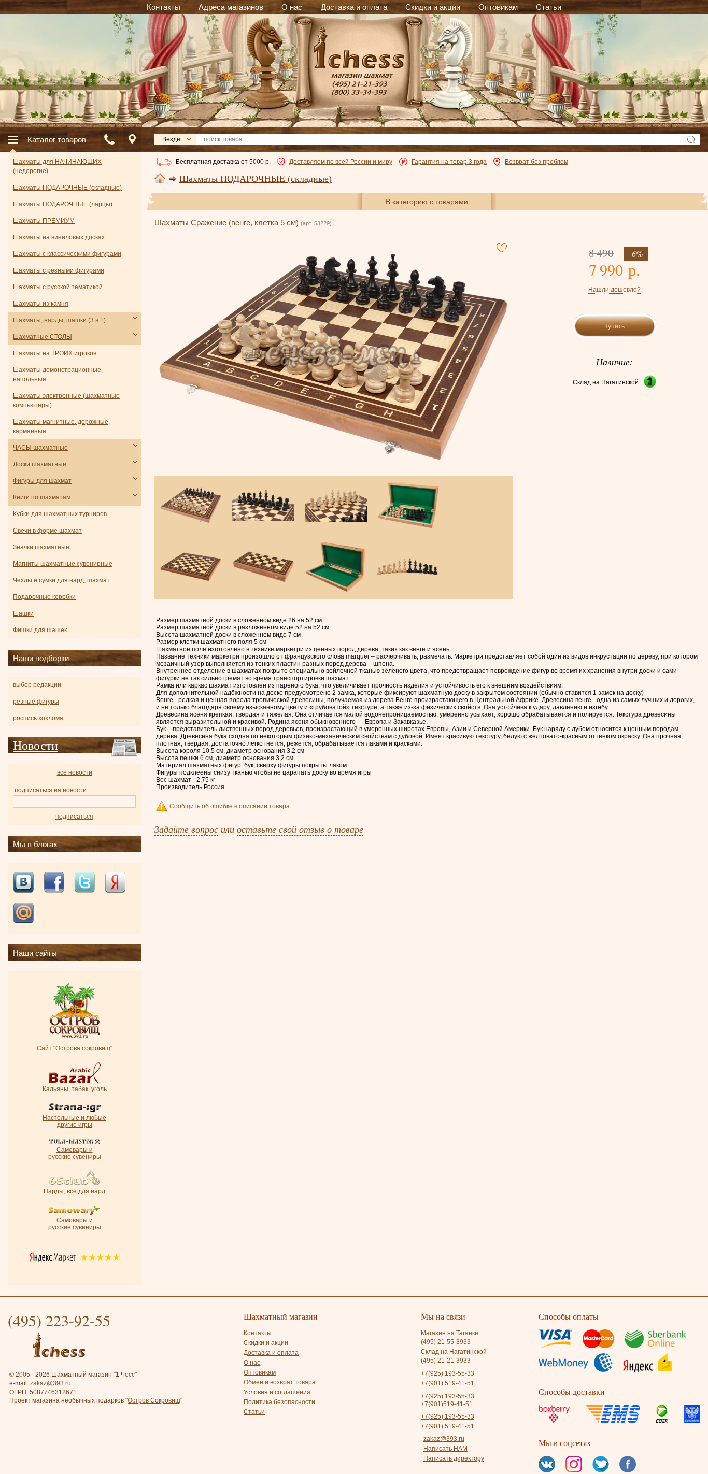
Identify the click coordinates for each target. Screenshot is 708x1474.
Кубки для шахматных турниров (60, 514)
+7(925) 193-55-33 (447, 1373)
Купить (614, 326)
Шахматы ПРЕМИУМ (44, 220)
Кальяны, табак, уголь (75, 1089)
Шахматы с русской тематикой (58, 287)
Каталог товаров (56, 139)
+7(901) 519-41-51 (447, 1383)
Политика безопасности (279, 1402)
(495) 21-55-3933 (446, 1342)
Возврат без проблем (536, 161)
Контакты (258, 1333)
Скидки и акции (266, 1343)
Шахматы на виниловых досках (59, 237)
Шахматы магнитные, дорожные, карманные (61, 426)
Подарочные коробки (44, 596)
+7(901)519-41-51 (447, 1404)
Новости (35, 745)
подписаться (74, 816)
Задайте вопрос (186, 829)
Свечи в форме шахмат (47, 530)
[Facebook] (54, 883)
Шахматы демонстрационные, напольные (58, 374)
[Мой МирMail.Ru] (23, 914)
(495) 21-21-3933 (446, 1360)
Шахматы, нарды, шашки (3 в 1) (59, 320)
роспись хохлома (38, 718)
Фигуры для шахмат (42, 480)
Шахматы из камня (40, 303)
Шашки (23, 613)
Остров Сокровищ (154, 1400)
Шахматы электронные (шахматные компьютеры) (66, 400)
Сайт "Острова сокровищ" (74, 1048)
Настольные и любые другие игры (74, 1121)
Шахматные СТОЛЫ (42, 336)
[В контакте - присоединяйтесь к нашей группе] (23, 883)
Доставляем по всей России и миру (340, 161)
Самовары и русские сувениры (74, 1153)
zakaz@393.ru (50, 1383)
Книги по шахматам (41, 497)
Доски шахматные (39, 464)
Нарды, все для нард (74, 1191)
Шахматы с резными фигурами (58, 270)
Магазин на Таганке (449, 1333)
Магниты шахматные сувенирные (62, 563)
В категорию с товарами (427, 201)
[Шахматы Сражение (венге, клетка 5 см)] (333, 356)
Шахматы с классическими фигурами (67, 253)
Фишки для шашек (40, 630)
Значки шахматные (41, 547)
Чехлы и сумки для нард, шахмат (61, 580)
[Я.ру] (115, 883)
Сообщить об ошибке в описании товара (229, 806)
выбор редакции (37, 685)
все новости (74, 772)
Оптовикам (260, 1372)
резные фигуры (36, 701)
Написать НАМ (445, 1448)
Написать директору (453, 1458)
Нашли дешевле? (614, 289)
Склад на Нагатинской (606, 382)
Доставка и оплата (271, 1352)
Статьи (254, 1411)
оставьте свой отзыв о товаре (300, 829)
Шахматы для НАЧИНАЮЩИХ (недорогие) (57, 166)
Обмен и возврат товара (280, 1382)
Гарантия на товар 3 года (449, 161)
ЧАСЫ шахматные (40, 447)
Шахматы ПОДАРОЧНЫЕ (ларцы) (62, 204)
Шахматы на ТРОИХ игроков (54, 353)
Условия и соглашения (277, 1392)
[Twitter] (84, 883)
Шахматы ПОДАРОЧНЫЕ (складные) (255, 179)
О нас (252, 1362)
